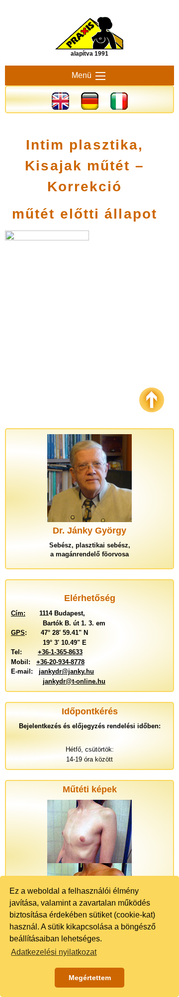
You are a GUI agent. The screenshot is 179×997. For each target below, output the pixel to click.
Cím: (18, 613)
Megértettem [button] (90, 978)
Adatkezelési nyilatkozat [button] (53, 952)
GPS (18, 632)
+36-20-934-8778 (60, 662)
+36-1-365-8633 (60, 652)
